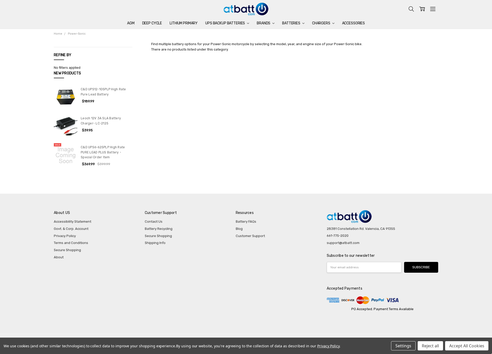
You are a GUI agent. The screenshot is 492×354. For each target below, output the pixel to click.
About (59, 257)
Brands (264, 23)
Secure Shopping (67, 250)
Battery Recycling (158, 229)
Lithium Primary (184, 23)
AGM (131, 23)
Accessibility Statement (72, 221)
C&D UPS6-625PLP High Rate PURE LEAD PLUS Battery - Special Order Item (103, 152)
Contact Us (153, 221)
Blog (239, 229)
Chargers (321, 23)
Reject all (430, 346)
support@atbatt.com (343, 243)
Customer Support (250, 236)
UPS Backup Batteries (225, 23)
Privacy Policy (65, 236)
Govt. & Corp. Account (71, 229)
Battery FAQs (246, 221)
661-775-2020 (337, 236)
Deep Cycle (152, 23)
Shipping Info (155, 243)
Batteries (291, 23)
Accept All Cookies (466, 346)
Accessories (353, 23)
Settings (403, 346)
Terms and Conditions (71, 243)
